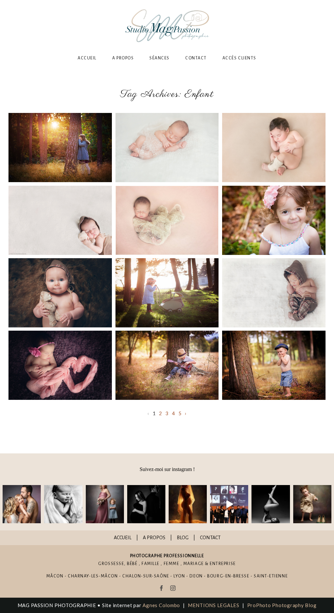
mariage (193, 563)
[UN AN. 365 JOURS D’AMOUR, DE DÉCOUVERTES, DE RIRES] (22, 504)
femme (171, 563)
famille (150, 563)
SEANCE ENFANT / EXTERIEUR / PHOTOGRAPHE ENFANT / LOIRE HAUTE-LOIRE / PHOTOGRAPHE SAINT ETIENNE (166, 365)
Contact (196, 58)
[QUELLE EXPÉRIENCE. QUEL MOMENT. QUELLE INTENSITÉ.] (229, 504)
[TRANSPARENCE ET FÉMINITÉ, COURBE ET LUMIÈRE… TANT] (188, 504)
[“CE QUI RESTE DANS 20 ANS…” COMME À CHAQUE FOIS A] (105, 504)
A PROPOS (154, 537)
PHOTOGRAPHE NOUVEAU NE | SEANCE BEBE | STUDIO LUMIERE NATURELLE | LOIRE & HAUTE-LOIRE (273, 148)
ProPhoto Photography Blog (282, 605)
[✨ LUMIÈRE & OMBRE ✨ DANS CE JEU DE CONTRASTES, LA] (146, 504)
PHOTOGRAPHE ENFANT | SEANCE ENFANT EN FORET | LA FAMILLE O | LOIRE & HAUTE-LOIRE (274, 221)
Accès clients (239, 58)
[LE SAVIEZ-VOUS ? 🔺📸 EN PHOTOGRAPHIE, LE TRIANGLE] (270, 504)
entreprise (222, 563)
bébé (132, 563)
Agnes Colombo (161, 605)
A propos (123, 58)
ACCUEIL (122, 537)
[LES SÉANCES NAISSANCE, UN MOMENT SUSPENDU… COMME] (63, 504)
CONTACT (210, 537)
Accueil (87, 58)
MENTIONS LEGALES (213, 605)
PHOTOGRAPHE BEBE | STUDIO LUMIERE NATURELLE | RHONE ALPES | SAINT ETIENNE (166, 148)
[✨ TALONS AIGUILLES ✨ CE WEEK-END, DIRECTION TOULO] (312, 504)
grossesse (111, 563)
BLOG (183, 537)
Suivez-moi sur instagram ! (167, 469)
